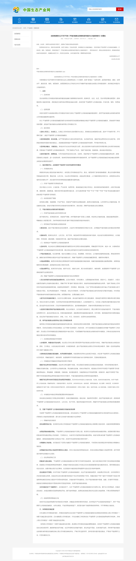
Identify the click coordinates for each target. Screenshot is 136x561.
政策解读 (17, 33)
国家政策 (36, 28)
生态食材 (61, 22)
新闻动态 (33, 22)
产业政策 (47, 22)
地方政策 (17, 45)
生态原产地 (102, 22)
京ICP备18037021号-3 (68, 556)
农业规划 (75, 22)
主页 (24, 28)
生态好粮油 (116, 22)
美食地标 (88, 22)
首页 (19, 22)
